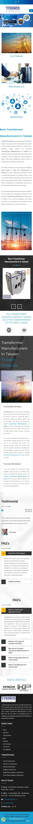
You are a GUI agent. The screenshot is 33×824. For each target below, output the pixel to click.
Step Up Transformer (9, 767)
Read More (26, 51)
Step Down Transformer (10, 764)
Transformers (7, 735)
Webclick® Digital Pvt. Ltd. (16, 818)
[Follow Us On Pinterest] (18, 2)
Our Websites (7, 749)
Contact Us (6, 747)
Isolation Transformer (9, 769)
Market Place (16, 117)
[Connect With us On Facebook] (15, 2)
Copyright (7, 814)
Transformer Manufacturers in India (14, 455)
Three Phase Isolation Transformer (13, 775)
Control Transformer (9, 761)
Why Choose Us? (16, 86)
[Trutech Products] (10, 9)
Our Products (16, 56)
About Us (5, 732)
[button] (2, 20)
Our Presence (7, 744)
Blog (4, 738)
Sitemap (5, 741)
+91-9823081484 (8, 803)
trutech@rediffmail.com (10, 799)
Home (5, 730)
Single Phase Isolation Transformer (13, 772)
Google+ (28, 821)
